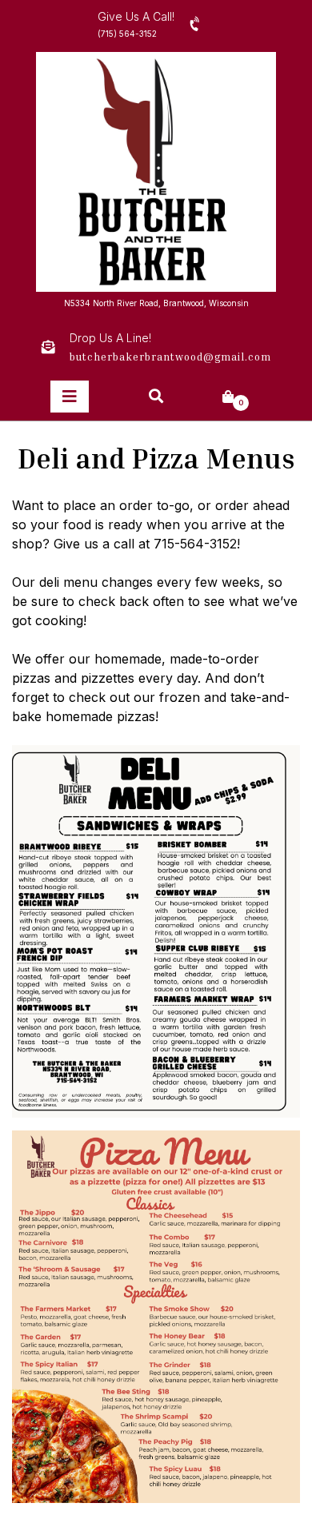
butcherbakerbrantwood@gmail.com (170, 356)
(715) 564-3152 (127, 33)
